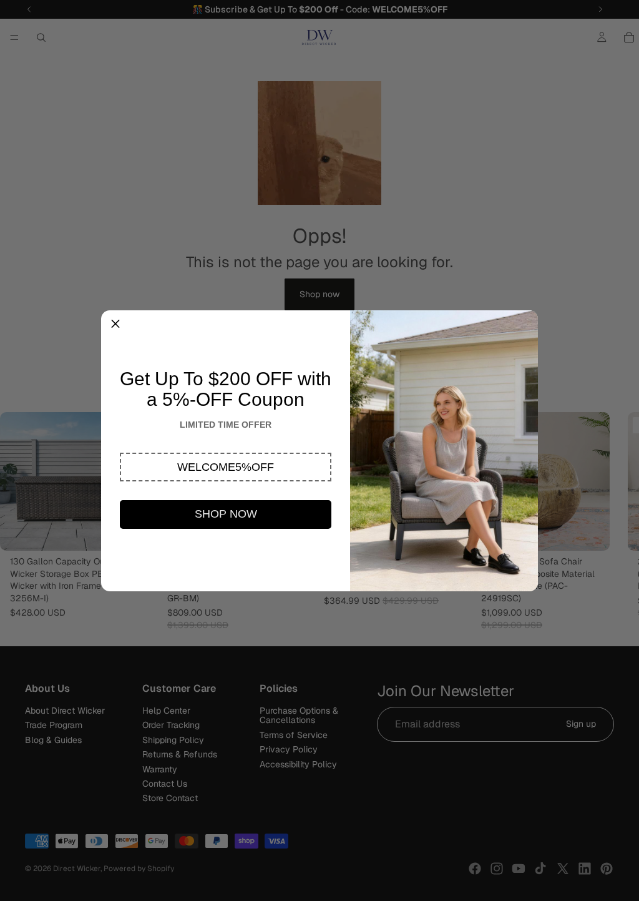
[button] (225, 467)
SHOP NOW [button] (226, 514)
